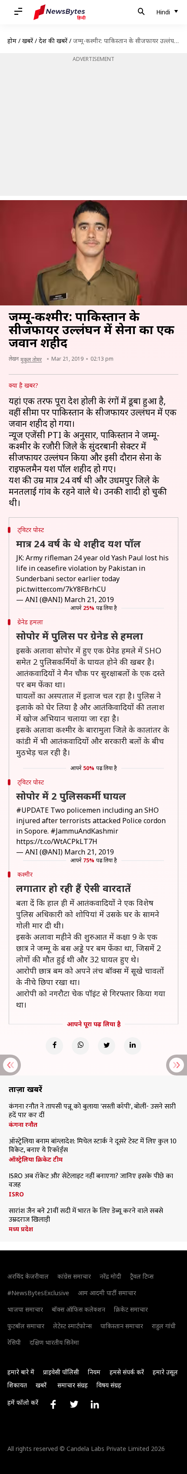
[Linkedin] (132, 1046)
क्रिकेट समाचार (131, 1309)
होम (12, 41)
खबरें (27, 41)
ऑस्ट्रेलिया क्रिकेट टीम (36, 1159)
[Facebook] (54, 1046)
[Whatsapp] (80, 1046)
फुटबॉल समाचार (25, 1326)
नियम (94, 1372)
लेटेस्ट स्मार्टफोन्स (72, 1326)
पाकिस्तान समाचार (121, 1326)
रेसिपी (14, 1342)
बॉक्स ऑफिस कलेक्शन (78, 1309)
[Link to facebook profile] (53, 1404)
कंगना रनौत (23, 1125)
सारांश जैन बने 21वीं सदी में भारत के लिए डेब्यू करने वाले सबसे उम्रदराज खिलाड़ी (86, 1215)
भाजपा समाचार (25, 1309)
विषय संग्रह (109, 1385)
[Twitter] (106, 1046)
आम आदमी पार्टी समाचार (107, 1293)
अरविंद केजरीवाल (28, 1276)
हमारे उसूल (165, 1372)
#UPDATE (32, 810)
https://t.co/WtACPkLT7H (56, 841)
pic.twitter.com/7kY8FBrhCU (61, 589)
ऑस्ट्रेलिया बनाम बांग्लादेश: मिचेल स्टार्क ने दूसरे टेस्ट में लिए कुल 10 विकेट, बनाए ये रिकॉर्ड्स (93, 1146)
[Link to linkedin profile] (94, 1404)
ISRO (16, 1194)
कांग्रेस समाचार (74, 1276)
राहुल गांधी (164, 1326)
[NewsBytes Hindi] (59, 12)
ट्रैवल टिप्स (142, 1276)
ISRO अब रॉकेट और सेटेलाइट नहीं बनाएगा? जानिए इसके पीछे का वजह (91, 1180)
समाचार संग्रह (72, 1385)
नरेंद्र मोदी (110, 1276)
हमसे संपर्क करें (127, 1372)
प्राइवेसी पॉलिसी (61, 1372)
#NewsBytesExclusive (38, 1293)
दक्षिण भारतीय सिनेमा (54, 1342)
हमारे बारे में (20, 1372)
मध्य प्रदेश (21, 1229)
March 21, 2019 (89, 599)
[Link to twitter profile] (73, 1404)
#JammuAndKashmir (84, 831)
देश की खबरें (53, 41)
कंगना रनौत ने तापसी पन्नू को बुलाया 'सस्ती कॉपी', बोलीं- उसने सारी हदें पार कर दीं (92, 1111)
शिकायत (17, 1385)
